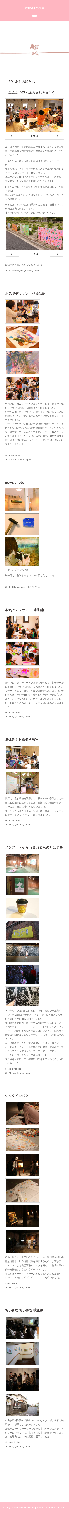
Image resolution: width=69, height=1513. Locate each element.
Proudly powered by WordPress (19, 1507)
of (34, 135)
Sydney (48, 1507)
